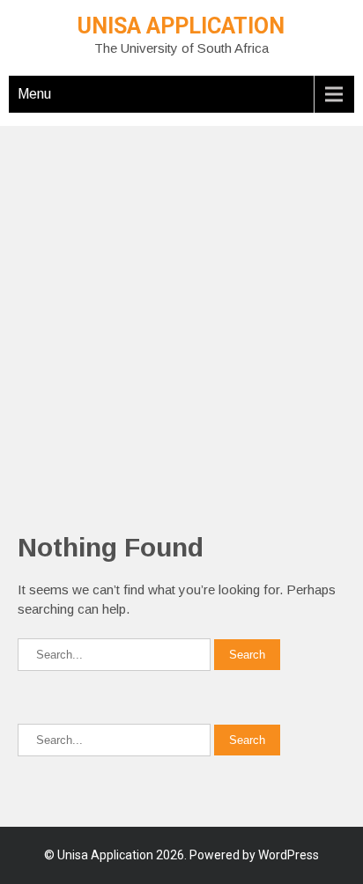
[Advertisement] (181, 307)
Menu (34, 93)
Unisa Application (181, 26)
